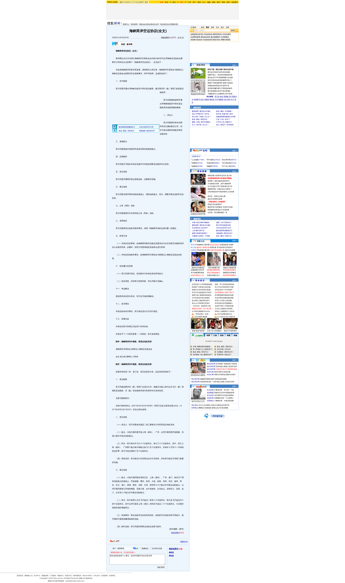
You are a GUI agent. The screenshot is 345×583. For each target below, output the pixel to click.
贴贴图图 (210, 393)
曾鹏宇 (210, 75)
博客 (223, 2)
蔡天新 (210, 91)
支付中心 (37, 576)
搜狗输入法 (29, 576)
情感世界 (210, 398)
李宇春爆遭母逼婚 (197, 273)
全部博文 (112, 576)
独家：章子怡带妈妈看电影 (224, 284)
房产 (194, 2)
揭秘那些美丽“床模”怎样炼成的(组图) (213, 379)
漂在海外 (194, 405)
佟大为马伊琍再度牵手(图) (224, 287)
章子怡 (217, 96)
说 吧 (205, 151)
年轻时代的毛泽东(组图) (221, 72)
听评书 (193, 245)
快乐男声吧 (226, 160)
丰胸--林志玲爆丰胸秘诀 (200, 222)
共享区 (193, 250)
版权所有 (89, 578)
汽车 (189, 2)
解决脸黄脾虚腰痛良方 (224, 231)
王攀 (209, 94)
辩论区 (171, 556)
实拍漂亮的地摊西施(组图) (224, 298)
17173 (133, 2)
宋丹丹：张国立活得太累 (216, 196)
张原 (209, 88)
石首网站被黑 (195, 37)
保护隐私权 (77, 576)
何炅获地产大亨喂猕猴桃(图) (202, 284)
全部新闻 (104, 576)
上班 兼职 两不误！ (199, 231)
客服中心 (60, 576)
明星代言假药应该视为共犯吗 (224, 374)
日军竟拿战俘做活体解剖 (201, 298)
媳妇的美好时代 (224, 181)
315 (230, 96)
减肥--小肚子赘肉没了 (224, 222)
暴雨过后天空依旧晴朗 (220, 408)
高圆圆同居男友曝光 (198, 94)
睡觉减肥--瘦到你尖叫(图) (201, 111)
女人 (204, 2)
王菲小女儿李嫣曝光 (214, 331)
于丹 (216, 99)
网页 (207, 27)
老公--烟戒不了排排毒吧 (224, 125)
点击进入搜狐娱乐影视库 (224, 309)
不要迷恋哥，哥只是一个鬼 (224, 390)
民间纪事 (210, 372)
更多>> (234, 65)
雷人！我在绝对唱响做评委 (222, 75)
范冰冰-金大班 (226, 175)
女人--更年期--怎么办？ (200, 125)
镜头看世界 (211, 364)
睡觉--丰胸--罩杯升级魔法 (201, 122)
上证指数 (195, 160)
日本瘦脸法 (225, 37)
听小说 (193, 247)
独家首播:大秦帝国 (214, 175)
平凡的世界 (221, 247)
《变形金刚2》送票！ (202, 314)
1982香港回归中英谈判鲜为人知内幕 (221, 192)
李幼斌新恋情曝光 (229, 270)
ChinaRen (127, 2)
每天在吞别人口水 (198, 401)
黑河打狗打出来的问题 (222, 372)
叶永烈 (201, 99)
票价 (228, 99)
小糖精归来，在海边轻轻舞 (224, 401)
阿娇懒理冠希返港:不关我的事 (218, 210)
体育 (166, 2)
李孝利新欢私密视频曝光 (224, 303)
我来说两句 (165, 37)
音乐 (217, 27)
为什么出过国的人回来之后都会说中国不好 (214, 405)
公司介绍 (96, 576)
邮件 (218, 2)
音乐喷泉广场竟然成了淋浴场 (226, 364)
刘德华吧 (210, 163)
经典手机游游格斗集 (217, 250)
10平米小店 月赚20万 (224, 122)
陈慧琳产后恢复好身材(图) (201, 287)
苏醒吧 (194, 163)
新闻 (202, 27)
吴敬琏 (206, 99)
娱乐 (174, 2)
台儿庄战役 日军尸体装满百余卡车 (220, 186)
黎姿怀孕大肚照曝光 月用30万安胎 (220, 207)
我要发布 (184, 542)
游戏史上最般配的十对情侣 (224, 311)
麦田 (216, 181)
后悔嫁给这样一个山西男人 (224, 398)
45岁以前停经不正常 (223, 228)
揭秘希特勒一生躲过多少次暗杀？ (220, 189)
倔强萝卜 (211, 181)
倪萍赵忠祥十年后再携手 (224, 290)
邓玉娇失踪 (208, 34)
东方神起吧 (226, 163)
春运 (221, 96)
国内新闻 (134, 24)
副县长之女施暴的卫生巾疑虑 (221, 94)
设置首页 (20, 576)
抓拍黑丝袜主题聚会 (198, 375)
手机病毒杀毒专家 (203, 250)
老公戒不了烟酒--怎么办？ (201, 117)
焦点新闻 (210, 390)
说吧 (227, 27)
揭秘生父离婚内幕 (229, 268)
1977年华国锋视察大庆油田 (223, 77)
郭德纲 (226, 96)
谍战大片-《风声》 (198, 187)
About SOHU (87, 576)
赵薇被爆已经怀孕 (197, 270)
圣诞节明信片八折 (197, 275)
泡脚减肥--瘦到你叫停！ (224, 233)
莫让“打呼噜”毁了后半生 (200, 114)
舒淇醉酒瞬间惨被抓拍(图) (224, 295)
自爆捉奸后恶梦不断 (198, 214)
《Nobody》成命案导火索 (201, 306)
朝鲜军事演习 (217, 34)
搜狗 (146, 2)
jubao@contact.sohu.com (75, 581)
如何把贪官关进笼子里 (221, 86)
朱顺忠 (210, 86)
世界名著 (213, 247)
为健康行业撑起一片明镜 (201, 236)
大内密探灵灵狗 (213, 184)
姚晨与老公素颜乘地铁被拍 (201, 295)
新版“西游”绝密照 (198, 331)
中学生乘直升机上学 (198, 80)
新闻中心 (126, 24)
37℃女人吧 (226, 166)
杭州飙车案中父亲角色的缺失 (221, 88)
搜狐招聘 (45, 576)
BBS (228, 2)
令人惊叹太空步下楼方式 (226, 317)
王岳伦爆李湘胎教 (200, 317)
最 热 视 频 (201, 171)
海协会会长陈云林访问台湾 (149, 24)
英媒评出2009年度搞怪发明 (224, 393)
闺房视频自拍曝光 (198, 200)
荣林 (209, 83)
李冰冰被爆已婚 (214, 268)
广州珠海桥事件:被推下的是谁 (222, 83)
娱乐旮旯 (210, 395)
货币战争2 (229, 247)
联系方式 (68, 576)
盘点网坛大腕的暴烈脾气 (201, 300)
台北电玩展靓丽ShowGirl (201, 311)
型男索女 (210, 401)
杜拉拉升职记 (215, 245)
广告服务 (53, 576)
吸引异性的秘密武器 (223, 225)
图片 (222, 27)
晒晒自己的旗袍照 (205, 408)
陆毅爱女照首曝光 (229, 273)
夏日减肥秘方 (215, 37)
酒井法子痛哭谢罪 (230, 331)
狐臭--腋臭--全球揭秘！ (224, 111)
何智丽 (196, 99)
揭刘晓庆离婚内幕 (213, 270)
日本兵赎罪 (227, 34)
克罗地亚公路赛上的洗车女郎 (226, 366)
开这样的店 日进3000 (200, 228)
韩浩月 (210, 80)
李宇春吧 (210, 160)
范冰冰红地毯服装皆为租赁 (201, 292)
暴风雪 (211, 99)
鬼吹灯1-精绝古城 (203, 247)
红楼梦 (231, 245)
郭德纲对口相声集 (203, 245)
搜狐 (121, 2)
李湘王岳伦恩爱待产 (215, 204)
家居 (199, 2)
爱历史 (210, 72)
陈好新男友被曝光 (229, 275)
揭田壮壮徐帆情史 (198, 268)
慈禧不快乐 (216, 39)
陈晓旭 (220, 99)
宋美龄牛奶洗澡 (196, 39)
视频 (209, 2)
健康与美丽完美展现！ (200, 233)
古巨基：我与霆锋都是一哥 (217, 212)
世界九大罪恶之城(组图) (223, 300)
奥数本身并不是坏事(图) (221, 91)
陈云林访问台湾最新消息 (169, 24)
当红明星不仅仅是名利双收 (224, 395)
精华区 (171, 552)
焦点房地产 (140, 2)
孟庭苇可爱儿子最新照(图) (224, 306)
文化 (225, 99)
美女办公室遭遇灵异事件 (201, 303)
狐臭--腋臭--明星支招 (199, 119)
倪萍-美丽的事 (226, 184)
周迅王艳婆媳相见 (213, 273)
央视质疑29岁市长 (197, 34)
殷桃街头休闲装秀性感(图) (201, 290)
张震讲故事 (224, 245)
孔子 (232, 99)
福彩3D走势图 (230, 250)
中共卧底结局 (207, 39)
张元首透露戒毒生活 (224, 314)
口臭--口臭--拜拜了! (223, 119)
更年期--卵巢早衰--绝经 (224, 114)
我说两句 (235, 2)
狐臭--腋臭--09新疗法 (224, 236)
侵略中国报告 (226, 39)
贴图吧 (194, 166)
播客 (213, 2)
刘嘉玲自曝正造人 (213, 275)
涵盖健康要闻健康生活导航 (226, 117)
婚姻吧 (209, 166)
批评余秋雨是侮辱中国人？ (222, 80)
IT (185, 2)
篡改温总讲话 (205, 37)
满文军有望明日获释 (215, 199)
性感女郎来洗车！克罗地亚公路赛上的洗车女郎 (217, 382)
